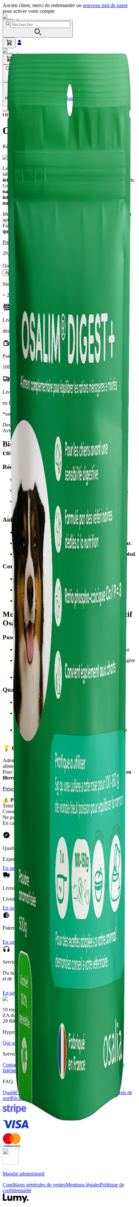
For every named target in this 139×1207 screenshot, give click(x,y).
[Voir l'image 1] (5, 111)
